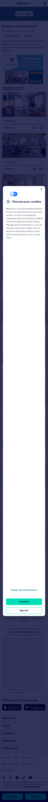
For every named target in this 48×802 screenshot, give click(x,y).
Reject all (24, 610)
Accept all (24, 601)
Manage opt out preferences (24, 590)
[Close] (41, 189)
